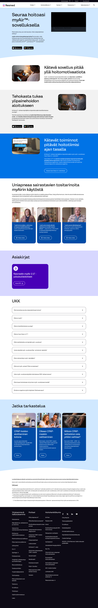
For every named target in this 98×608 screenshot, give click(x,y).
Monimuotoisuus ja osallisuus (20, 538)
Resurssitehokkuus (17, 565)
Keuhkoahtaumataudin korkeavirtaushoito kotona (52, 537)
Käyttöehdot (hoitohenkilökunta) (71, 534)
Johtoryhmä (15, 545)
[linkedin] (72, 514)
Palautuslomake (49, 580)
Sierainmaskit (32, 556)
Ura (13, 549)
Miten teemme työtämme (19, 542)
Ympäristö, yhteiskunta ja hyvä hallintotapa (19, 560)
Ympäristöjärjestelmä (18, 572)
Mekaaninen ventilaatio (51, 533)
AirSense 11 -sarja (33, 547)
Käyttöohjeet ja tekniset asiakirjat (51, 576)
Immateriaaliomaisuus (68, 531)
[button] (94, 5)
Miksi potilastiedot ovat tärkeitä (18, 579)
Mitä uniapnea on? (33, 517)
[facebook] (63, 514)
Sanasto (31, 575)
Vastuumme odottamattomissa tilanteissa (20, 529)
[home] (9, 5)
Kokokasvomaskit (33, 563)
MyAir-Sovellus (33, 566)
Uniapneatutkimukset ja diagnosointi (35, 530)
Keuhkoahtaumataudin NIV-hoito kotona (52, 528)
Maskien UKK (48, 521)
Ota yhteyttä (65, 517)
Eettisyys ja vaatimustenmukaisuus (18, 534)
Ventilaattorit (48, 542)
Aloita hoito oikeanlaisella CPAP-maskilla (35, 551)
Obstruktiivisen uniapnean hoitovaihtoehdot (52, 553)
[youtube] (77, 514)
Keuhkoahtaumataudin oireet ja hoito (37, 525)
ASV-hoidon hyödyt (50, 568)
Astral (46, 524)
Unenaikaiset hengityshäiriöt (53, 545)
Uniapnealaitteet (33, 540)
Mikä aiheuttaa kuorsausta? (36, 521)
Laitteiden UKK (49, 571)
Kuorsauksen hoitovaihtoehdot (50, 558)
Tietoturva (15, 584)
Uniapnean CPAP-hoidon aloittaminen (35, 535)
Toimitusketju (15, 575)
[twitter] (67, 514)
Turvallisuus (15, 587)
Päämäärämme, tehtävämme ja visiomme (20, 523)
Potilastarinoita (16, 556)
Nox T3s (47, 549)
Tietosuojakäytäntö (67, 521)
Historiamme (15, 519)
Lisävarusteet (32, 543)
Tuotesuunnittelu (16, 568)
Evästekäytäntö (66, 528)
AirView (47, 517)
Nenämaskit (32, 559)
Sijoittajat (14, 552)
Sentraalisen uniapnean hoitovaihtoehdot (51, 563)
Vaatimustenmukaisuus (18, 594)
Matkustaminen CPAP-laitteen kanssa (35, 570)
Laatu (13, 598)
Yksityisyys (15, 591)
